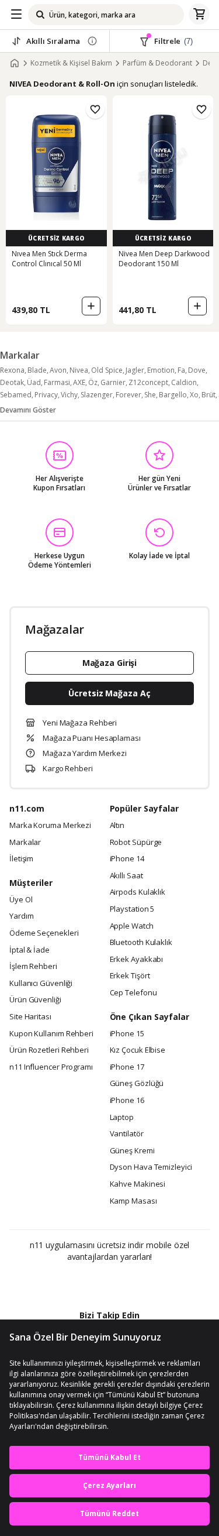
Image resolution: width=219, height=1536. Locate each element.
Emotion (161, 370)
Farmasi (57, 382)
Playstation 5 (132, 909)
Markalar (25, 842)
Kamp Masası (133, 1201)
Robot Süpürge (136, 842)
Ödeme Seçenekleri (43, 933)
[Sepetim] (199, 15)
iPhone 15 (127, 1034)
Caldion (184, 382)
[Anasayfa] (14, 63)
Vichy (69, 395)
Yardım (21, 916)
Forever (128, 395)
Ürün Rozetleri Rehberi (49, 1050)
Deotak (12, 382)
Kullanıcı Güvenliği (40, 983)
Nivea (78, 370)
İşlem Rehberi (33, 966)
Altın (117, 825)
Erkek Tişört (130, 976)
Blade (37, 370)
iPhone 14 (127, 859)
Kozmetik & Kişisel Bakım (71, 63)
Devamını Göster (28, 410)
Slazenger (97, 395)
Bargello (173, 395)
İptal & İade (29, 950)
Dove (197, 370)
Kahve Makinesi (138, 1184)
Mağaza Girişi (109, 662)
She (150, 395)
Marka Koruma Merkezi (50, 825)
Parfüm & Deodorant (157, 63)
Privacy (46, 395)
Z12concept (148, 382)
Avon (58, 370)
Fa (181, 370)
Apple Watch (132, 926)
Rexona (12, 370)
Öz (93, 382)
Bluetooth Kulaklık (141, 942)
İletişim (21, 859)
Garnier (113, 382)
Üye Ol (20, 900)
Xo (194, 395)
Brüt (208, 395)
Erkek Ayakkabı (137, 959)
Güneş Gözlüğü (137, 1083)
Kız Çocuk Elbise (138, 1050)
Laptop (122, 1117)
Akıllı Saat (126, 876)
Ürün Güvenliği (35, 1000)
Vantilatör (127, 1134)
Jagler (135, 370)
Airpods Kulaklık (138, 892)
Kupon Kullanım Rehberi (51, 1034)
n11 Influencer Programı (51, 1067)
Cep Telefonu (133, 993)
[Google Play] (73, 1282)
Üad (34, 382)
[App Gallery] (141, 1282)
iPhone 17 (127, 1067)
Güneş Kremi (132, 1151)
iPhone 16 (127, 1100)
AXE (79, 382)
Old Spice (107, 370)
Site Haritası (30, 1017)
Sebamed (16, 395)
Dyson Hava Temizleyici (151, 1167)
